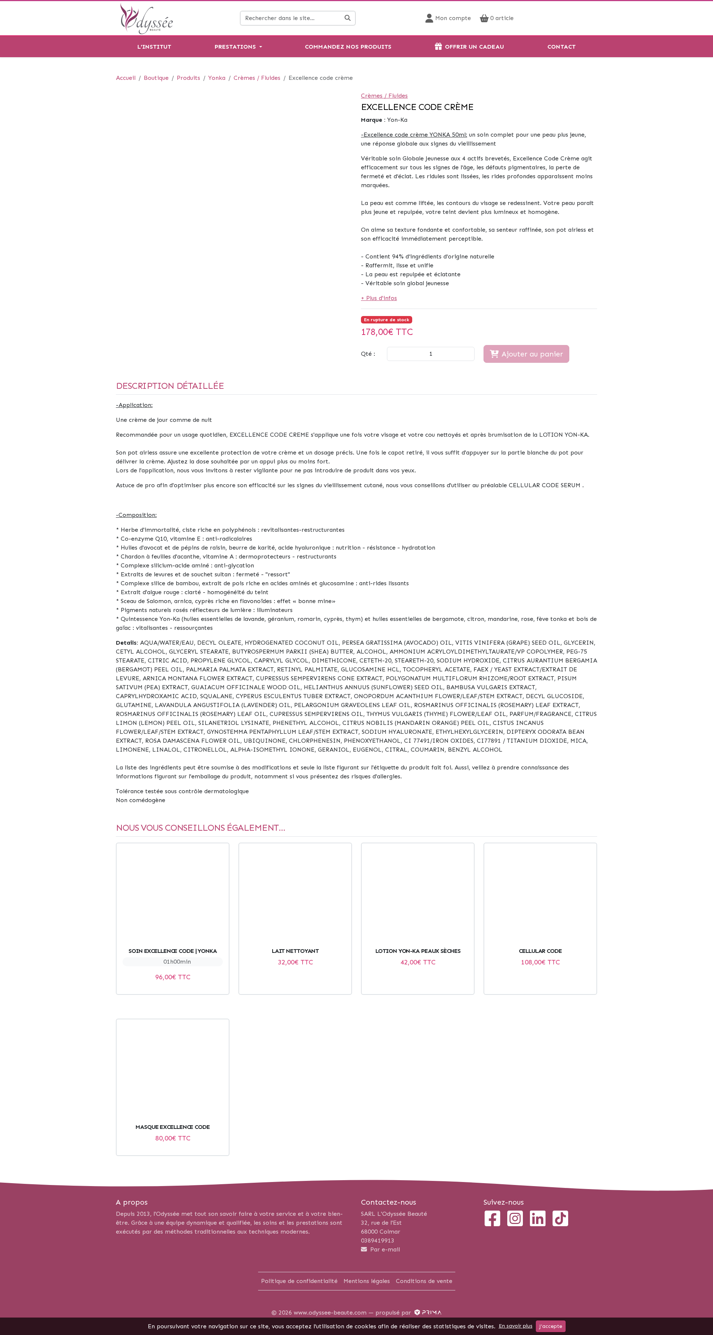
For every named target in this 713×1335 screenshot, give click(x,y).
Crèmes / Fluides (384, 95)
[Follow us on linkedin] (538, 1219)
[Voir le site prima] (427, 1312)
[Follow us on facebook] (492, 1219)
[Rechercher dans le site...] (347, 18)
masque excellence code (172, 1126)
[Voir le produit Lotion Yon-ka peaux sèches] (418, 896)
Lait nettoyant (295, 950)
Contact (561, 46)
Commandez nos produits (348, 46)
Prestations (235, 46)
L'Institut (154, 46)
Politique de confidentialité (299, 1280)
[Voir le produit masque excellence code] (173, 1072)
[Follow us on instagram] (515, 1219)
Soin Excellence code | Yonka (172, 950)
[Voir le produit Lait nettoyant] (295, 896)
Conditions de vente (424, 1280)
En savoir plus (516, 1326)
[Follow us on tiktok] (560, 1219)
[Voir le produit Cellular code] (540, 896)
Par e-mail (384, 1249)
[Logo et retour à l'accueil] (146, 17)
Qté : (368, 353)
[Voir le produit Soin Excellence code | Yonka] (173, 896)
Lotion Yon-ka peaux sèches (417, 950)
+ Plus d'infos (379, 298)
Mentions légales (367, 1280)
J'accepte (550, 1326)
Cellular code (540, 950)
